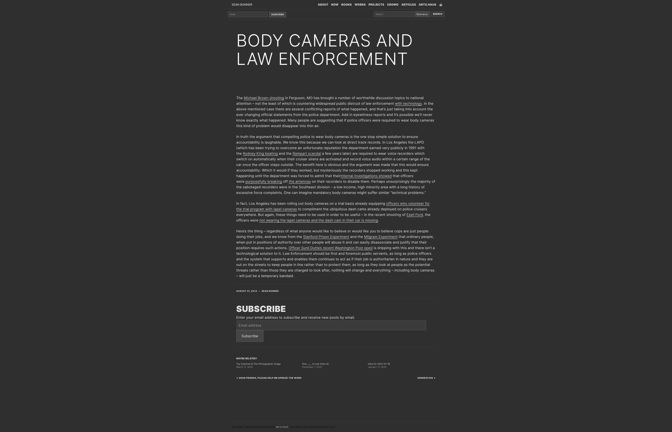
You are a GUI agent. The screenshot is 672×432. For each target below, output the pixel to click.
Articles (408, 4)
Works (360, 4)
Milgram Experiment (381, 237)
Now (334, 4)
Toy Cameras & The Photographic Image (258, 364)
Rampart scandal (307, 153)
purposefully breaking (264, 181)
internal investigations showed (366, 176)
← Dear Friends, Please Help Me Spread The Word (269, 378)
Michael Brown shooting (264, 98)
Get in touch (282, 427)
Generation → (426, 378)
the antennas (300, 181)
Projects (376, 4)
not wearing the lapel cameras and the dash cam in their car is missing (318, 220)
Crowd (393, 4)
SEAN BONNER (242, 4)
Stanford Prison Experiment (326, 237)
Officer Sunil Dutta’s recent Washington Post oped (331, 248)
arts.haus (427, 4)
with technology (408, 103)
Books (346, 4)
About (323, 4)
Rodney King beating (260, 153)
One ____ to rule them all (315, 364)
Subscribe (277, 14)
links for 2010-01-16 (379, 364)
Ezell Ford (415, 215)
